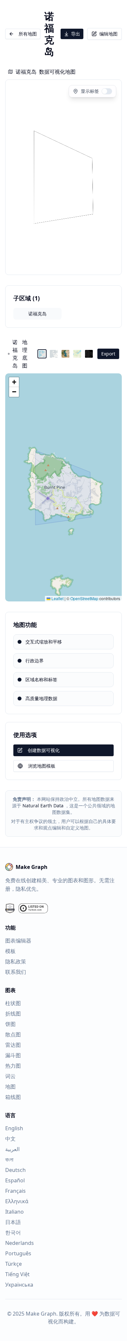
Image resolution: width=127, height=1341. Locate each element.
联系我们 (15, 971)
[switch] (107, 91)
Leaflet (57, 598)
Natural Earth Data (43, 805)
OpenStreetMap (84, 598)
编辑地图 (108, 34)
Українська (19, 1284)
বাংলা (9, 1159)
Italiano (14, 1211)
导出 (75, 34)
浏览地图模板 (41, 766)
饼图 (10, 1024)
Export (108, 354)
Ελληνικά (16, 1201)
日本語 (13, 1222)
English (14, 1128)
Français (15, 1190)
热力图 (13, 1065)
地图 (10, 1086)
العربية (12, 1149)
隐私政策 (15, 961)
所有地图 (28, 34)
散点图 (13, 1034)
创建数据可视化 (44, 750)
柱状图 (13, 1003)
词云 (10, 1076)
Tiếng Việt (17, 1274)
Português (18, 1253)
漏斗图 (13, 1055)
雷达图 (13, 1044)
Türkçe (13, 1263)
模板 (10, 951)
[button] (14, 382)
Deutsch (15, 1170)
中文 (10, 1138)
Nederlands (19, 1243)
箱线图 (13, 1097)
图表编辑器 (18, 940)
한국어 (13, 1232)
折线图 (13, 1013)
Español (15, 1180)
